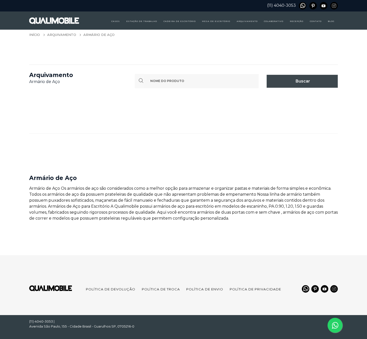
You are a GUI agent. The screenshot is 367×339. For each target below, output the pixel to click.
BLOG (331, 21)
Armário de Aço (99, 35)
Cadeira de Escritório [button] (180, 21)
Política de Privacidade (255, 289)
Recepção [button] (296, 21)
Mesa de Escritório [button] (216, 21)
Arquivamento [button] (247, 21)
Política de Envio (204, 289)
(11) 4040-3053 (281, 5)
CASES (115, 21)
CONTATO (316, 21)
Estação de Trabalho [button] (141, 21)
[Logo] (45, 20)
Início (34, 35)
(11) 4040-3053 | (42, 321)
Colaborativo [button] (273, 21)
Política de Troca (161, 289)
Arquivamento (61, 35)
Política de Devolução (110, 289)
